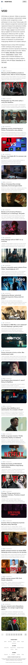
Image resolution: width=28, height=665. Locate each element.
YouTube (18, 654)
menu (24, 1)
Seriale (18, 641)
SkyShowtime (10, 54)
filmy (8, 30)
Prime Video (18, 52)
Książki (22, 641)
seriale (12, 30)
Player (13, 60)
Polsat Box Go (19, 60)
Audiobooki (14, 643)
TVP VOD (4, 62)
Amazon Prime (13, 647)
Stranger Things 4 (20, 647)
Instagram (13, 654)
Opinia (14, 641)
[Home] (8, 1)
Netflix (7, 52)
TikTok (23, 654)
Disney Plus (6, 647)
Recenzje (10, 641)
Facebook (6, 654)
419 (21, 634)
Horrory (12, 649)
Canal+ (16, 54)
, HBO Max (12, 52)
